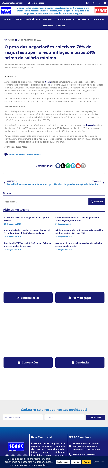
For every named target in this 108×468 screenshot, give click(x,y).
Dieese (47, 81)
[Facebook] (87, 3)
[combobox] (45, 201)
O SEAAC (18, 19)
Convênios (98, 19)
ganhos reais (89, 125)
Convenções (64, 19)
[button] (57, 165)
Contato (60, 25)
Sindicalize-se (32, 19)
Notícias (81, 19)
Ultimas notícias (33, 154)
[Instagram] (93, 3)
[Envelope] (105, 3)
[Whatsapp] (99, 3)
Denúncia (48, 25)
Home (7, 19)
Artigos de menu (16, 154)
